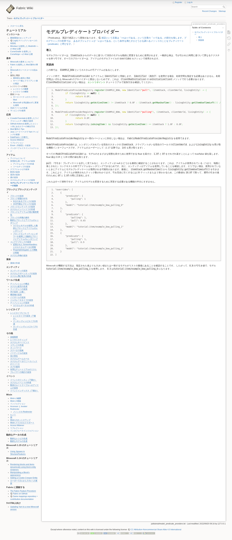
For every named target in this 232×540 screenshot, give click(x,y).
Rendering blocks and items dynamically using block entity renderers (23, 467)
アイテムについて (17, 158)
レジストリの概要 (20, 89)
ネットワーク (16, 348)
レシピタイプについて (19, 313)
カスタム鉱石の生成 (18, 286)
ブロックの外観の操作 (19, 217)
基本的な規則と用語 (21, 78)
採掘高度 (14, 337)
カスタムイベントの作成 (20, 382)
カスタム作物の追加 (18, 255)
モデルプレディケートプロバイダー (29, 18)
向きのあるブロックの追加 (24, 201)
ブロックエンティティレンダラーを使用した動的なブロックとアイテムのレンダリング (25, 236)
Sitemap (222, 11)
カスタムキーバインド (19, 342)
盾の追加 (14, 177)
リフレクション (17, 143)
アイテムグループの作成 (23, 164)
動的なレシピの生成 (18, 438)
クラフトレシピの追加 (19, 169)
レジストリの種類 (20, 92)
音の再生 (14, 356)
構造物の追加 (16, 295)
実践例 (201, 40)
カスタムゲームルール (19, 359)
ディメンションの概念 (19, 284)
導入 (200, 37)
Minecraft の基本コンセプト (22, 62)
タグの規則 (15, 367)
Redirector (14, 409)
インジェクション (17, 404)
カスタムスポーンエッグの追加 (23, 273)
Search (224, 7)
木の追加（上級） (17, 292)
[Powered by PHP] (109, 533)
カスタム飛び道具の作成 (20, 276)
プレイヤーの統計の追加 (20, 372)
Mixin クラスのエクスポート (22, 423)
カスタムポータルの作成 (23, 305)
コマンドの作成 (17, 345)
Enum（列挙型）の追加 (20, 145)
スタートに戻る (17, 26)
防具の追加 (15, 172)
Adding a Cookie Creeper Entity (23, 478)
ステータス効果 (17, 350)
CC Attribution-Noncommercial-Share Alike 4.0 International (156, 529)
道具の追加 (15, 175)
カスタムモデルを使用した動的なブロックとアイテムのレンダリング (25, 228)
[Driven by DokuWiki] (149, 533)
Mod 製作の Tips (17, 129)
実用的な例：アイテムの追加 (22, 161)
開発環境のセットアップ (20, 38)
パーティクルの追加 (18, 353)
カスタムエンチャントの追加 (22, 180)
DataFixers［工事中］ (19, 137)
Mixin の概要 (15, 398)
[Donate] (96, 533)
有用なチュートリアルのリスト (23, 369)
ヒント (13, 415)
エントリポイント (96, 82)
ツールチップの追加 (21, 167)
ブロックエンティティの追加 (22, 207)
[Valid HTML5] (122, 533)
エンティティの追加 (18, 271)
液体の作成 (15, 263)
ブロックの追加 (17, 196)
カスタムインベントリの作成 (22, 209)
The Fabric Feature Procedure (23, 491)
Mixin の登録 (15, 401)
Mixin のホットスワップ (20, 420)
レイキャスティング (18, 340)
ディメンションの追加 (19, 303)
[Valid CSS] (135, 533)
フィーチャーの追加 (18, 289)
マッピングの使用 (17, 111)
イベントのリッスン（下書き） (23, 380)
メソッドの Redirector (22, 412)
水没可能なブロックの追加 (24, 204)
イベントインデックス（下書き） (24, 391)
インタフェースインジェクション (24, 431)
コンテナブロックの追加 (20, 242)
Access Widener (17, 140)
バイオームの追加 (17, 297)
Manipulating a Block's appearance (20, 473)
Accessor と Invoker (18, 406)
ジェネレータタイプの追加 (21, 300)
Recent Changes (209, 11)
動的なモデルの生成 (18, 441)
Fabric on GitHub (20, 494)
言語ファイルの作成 (18, 108)
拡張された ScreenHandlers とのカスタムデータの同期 (25, 245)
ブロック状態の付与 (18, 198)
